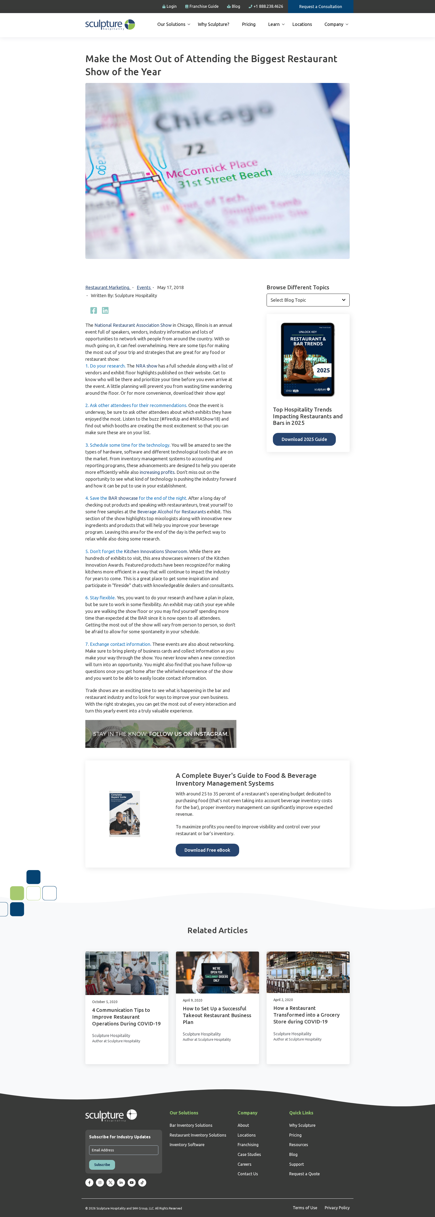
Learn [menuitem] (274, 24)
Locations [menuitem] (302, 24)
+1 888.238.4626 (268, 6)
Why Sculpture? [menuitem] (213, 24)
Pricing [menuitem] (249, 24)
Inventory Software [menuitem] (187, 1144)
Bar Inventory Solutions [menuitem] (191, 1125)
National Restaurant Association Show (133, 325)
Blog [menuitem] (293, 1154)
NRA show (146, 365)
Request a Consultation (320, 6)
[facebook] (93, 310)
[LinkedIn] (105, 310)
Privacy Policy (337, 1207)
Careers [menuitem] (244, 1164)
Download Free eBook (207, 849)
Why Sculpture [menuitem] (302, 1125)
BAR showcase (123, 498)
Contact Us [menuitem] (248, 1173)
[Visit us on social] (89, 1183)
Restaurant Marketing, (108, 287)
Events (144, 287)
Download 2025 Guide (304, 439)
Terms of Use (305, 1207)
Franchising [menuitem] (248, 1144)
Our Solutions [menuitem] (171, 24)
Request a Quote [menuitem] (304, 1173)
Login (172, 6)
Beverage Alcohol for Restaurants (171, 511)
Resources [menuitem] (298, 1144)
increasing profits (157, 472)
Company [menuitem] (333, 24)
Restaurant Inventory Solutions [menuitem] (198, 1135)
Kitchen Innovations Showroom (155, 551)
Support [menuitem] (296, 1164)
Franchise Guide (204, 6)
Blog (236, 6)
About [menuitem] (243, 1125)
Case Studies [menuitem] (249, 1154)
